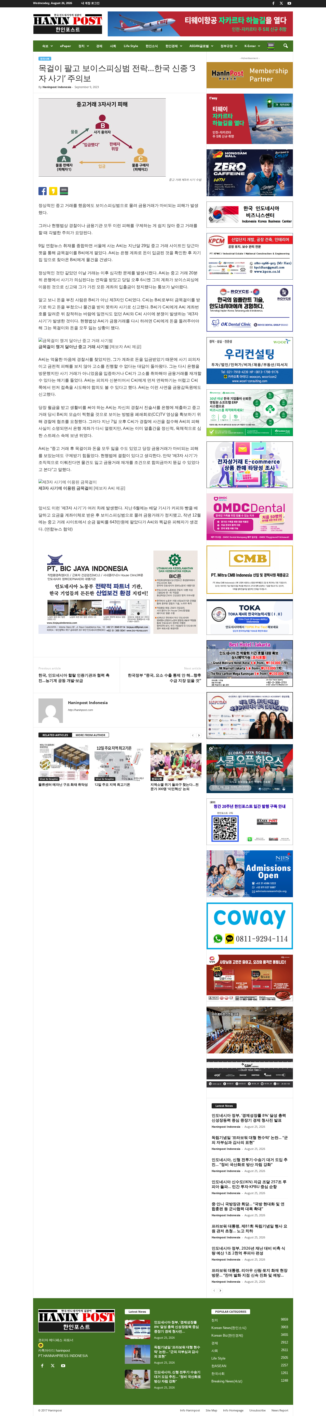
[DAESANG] (250, 978)
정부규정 (227, 46)
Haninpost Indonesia (57, 87)
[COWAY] (250, 926)
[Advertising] (119, 592)
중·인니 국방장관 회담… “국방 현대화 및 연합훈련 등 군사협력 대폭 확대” (248, 1206)
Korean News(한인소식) (228, 1328)
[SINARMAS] (250, 715)
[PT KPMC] (250, 256)
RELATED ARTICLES (55, 735)
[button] (285, 46)
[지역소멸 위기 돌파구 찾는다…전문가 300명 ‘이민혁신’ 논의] (176, 762)
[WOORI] (250, 360)
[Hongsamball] (250, 172)
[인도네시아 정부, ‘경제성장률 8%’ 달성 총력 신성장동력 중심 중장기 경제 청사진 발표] (137, 1329)
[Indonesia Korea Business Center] (250, 215)
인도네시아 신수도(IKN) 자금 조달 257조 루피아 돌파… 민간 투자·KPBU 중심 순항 (249, 1184)
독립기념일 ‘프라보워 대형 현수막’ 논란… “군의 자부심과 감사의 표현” (250, 1140)
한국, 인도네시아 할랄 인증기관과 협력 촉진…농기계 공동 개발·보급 (74, 678)
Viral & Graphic (49, 779)
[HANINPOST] (250, 821)
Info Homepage (233, 1410)
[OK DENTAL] (250, 308)
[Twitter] (281, 3)
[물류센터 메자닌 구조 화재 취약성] (63, 762)
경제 (99, 46)
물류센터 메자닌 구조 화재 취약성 (63, 784)
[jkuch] (250, 1030)
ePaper (65, 46)
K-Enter (250, 46)
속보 (45, 46)
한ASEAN (218, 1366)
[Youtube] (289, 3)
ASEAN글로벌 (199, 46)
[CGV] (250, 1073)
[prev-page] (192, 735)
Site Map (211, 1410)
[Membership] (250, 75)
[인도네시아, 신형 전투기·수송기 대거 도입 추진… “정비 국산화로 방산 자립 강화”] (137, 1379)
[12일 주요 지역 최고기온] (119, 762)
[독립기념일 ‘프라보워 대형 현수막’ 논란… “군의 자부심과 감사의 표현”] (137, 1354)
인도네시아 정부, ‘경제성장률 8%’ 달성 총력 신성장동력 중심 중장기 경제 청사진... (176, 1327)
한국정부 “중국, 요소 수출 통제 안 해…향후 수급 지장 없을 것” (164, 678)
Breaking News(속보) (226, 1381)
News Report (279, 1410)
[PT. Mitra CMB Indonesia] (250, 570)
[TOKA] (250, 617)
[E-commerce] (250, 464)
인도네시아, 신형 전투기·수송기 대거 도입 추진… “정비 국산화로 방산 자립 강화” (250, 1162)
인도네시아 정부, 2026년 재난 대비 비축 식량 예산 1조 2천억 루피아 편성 (248, 1250)
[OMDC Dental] (250, 516)
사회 (113, 46)
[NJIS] (250, 873)
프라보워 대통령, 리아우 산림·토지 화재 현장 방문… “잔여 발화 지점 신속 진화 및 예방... (250, 1273)
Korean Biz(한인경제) (227, 1335)
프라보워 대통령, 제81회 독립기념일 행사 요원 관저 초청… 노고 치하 (249, 1228)
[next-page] (198, 735)
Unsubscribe (257, 1410)
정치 (81, 46)
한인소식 (152, 46)
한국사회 (44, 58)
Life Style (131, 46)
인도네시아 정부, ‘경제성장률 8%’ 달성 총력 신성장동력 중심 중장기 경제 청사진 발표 (249, 1118)
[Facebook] (273, 3)
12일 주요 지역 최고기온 (112, 784)
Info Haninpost (190, 1410)
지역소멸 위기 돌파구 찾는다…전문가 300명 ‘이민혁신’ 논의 (175, 786)
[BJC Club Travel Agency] (250, 663)
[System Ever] (250, 412)
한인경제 (172, 46)
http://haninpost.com (80, 709)
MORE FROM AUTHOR (90, 735)
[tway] (250, 119)
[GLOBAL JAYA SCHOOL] (250, 768)
